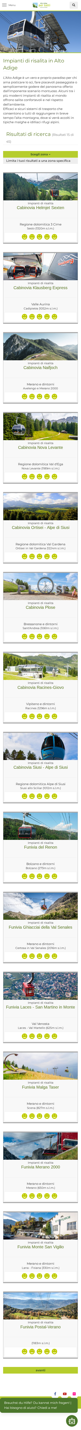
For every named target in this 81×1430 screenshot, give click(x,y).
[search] (74, 5)
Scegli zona (40, 154)
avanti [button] (40, 1370)
